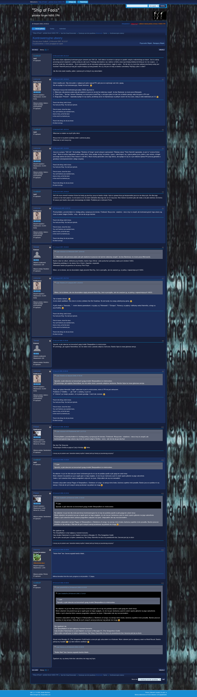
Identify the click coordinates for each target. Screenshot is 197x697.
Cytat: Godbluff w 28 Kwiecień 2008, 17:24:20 (70, 498)
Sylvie (105, 33)
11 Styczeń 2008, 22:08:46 (60, 371)
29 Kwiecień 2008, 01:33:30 (61, 493)
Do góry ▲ (164, 692)
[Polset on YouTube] (34, 448)
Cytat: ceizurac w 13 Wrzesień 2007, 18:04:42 (70, 252)
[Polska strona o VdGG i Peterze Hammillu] (34, 572)
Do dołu (35, 49)
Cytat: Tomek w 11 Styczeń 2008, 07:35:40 (69, 376)
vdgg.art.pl (134, 24)
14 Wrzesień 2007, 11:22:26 (61, 148)
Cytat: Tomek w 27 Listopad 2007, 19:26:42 (69, 283)
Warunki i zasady (155, 692)
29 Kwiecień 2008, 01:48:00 (61, 583)
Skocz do (134, 679)
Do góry (35, 670)
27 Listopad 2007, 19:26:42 (61, 247)
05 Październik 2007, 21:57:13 (61, 208)
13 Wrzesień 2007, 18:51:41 (61, 129)
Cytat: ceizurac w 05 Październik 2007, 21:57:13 (71, 431)
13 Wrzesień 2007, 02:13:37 (61, 56)
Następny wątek (158, 43)
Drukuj (162, 49)
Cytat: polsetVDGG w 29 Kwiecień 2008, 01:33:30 (71, 587)
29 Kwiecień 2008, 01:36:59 (61, 549)
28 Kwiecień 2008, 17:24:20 (61, 459)
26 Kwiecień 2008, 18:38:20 (61, 427)
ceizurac (37, 79)
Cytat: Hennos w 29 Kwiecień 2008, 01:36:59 (70, 647)
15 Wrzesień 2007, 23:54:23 (61, 191)
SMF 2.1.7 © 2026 (35, 692)
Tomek (36, 247)
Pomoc (147, 692)
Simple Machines (45, 692)
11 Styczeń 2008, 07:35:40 (60, 340)
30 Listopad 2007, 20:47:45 (61, 278)
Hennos (36, 550)
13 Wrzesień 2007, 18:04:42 (61, 79)
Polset (36, 427)
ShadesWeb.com (45, 694)
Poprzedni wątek (146, 43)
